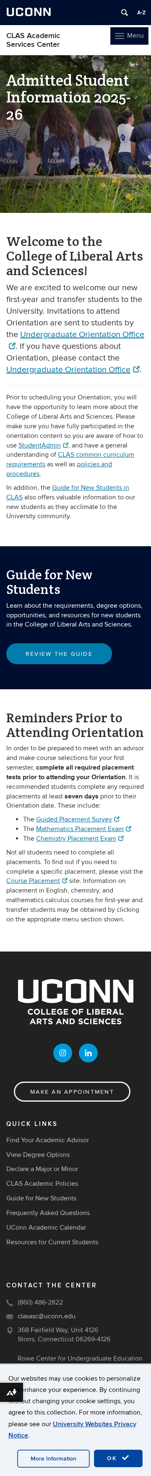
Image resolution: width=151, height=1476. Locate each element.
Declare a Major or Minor (42, 1169)
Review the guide (59, 653)
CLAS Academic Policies (42, 1183)
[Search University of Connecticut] (124, 12)
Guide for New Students (41, 1198)
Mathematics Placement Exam (80, 829)
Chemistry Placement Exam (76, 838)
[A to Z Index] (141, 12)
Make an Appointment (72, 1091)
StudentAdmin (39, 445)
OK (113, 1458)
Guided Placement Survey (74, 819)
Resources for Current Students (52, 1242)
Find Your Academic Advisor (47, 1140)
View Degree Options (38, 1155)
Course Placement (33, 881)
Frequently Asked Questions (48, 1213)
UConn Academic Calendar (46, 1227)
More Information (53, 1458)
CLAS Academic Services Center (33, 40)
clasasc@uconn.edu (47, 1316)
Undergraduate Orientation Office (68, 370)
